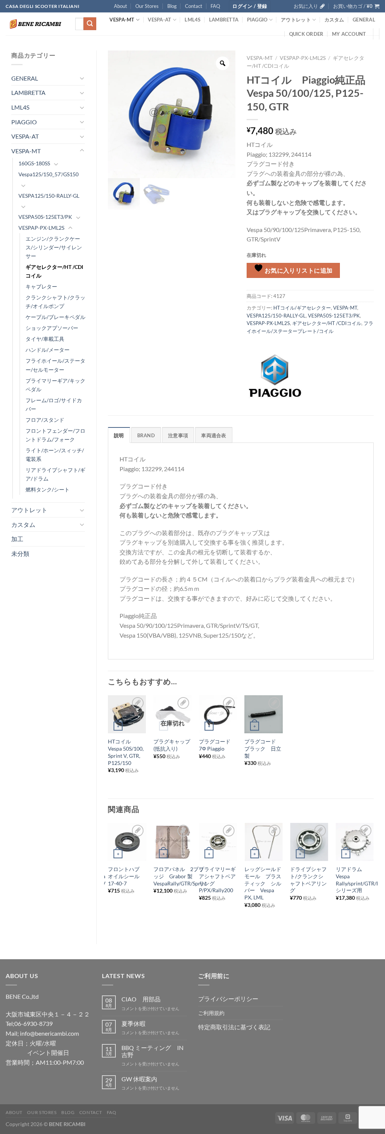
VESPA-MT (121, 20)
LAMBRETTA (223, 20)
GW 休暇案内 (139, 1078)
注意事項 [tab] (178, 435)
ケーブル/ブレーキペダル (55, 317)
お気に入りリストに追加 (298, 270)
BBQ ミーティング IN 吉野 (152, 1051)
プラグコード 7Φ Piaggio (214, 745)
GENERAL (364, 20)
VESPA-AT (159, 20)
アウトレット (296, 20)
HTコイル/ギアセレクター (302, 308)
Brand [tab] (146, 435)
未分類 (20, 553)
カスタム (334, 20)
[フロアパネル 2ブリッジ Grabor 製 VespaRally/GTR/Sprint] (172, 842)
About (120, 6)
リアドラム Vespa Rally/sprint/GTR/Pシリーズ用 (358, 879)
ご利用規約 (211, 1013)
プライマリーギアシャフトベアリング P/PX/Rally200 (217, 879)
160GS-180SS (34, 163)
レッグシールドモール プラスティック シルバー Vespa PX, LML (262, 883)
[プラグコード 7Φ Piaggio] (218, 714)
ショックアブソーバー (52, 328)
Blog (172, 6)
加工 (17, 538)
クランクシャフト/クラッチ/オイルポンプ (55, 301)
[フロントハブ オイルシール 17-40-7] (127, 842)
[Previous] (108, 877)
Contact (193, 6)
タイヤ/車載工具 (45, 339)
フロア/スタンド (45, 420)
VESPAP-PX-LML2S (41, 227)
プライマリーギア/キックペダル (55, 384)
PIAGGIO (257, 20)
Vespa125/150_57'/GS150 (48, 174)
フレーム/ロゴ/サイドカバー (54, 404)
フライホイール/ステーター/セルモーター (55, 364)
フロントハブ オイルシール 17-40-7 (126, 876)
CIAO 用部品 (141, 999)
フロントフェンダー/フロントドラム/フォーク (55, 435)
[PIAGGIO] (275, 376)
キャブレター (41, 286)
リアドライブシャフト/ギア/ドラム (55, 474)
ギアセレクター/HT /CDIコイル (54, 271)
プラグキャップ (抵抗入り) (172, 745)
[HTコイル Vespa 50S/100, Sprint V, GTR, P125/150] (127, 714)
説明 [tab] (119, 435)
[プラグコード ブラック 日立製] (263, 714)
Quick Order (306, 34)
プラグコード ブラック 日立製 (262, 748)
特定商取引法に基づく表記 (234, 1026)
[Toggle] (82, 77)
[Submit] (89, 23)
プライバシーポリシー (228, 998)
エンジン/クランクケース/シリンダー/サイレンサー (54, 247)
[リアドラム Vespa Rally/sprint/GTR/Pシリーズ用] (355, 842)
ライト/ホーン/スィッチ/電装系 (55, 454)
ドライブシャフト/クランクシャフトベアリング (308, 879)
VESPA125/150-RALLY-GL (48, 195)
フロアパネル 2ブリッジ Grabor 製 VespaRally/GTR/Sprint (180, 876)
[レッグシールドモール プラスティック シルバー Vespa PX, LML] (263, 842)
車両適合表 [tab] (213, 435)
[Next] (373, 877)
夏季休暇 (133, 1023)
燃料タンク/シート (48, 489)
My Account (349, 34)
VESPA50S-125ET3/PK (45, 217)
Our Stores (147, 6)
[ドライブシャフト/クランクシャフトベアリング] (309, 842)
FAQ (215, 6)
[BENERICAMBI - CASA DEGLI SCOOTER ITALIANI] (35, 24)
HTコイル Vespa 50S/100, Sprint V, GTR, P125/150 (126, 752)
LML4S (192, 20)
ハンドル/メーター (48, 349)
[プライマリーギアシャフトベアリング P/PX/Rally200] (218, 842)
